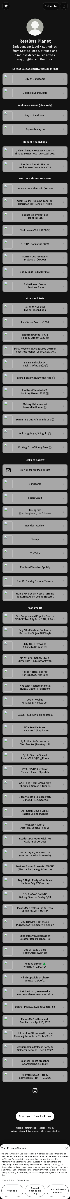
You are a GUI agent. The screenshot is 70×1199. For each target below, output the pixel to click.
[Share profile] (63, 6)
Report (41, 1127)
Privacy (50, 1127)
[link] (35, 1090)
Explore (13, 1131)
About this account (29, 1131)
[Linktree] (6, 6)
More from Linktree (50, 1131)
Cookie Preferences (26, 1127)
